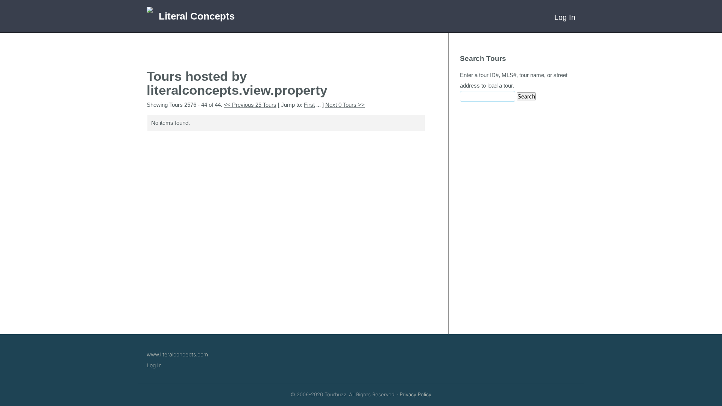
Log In (564, 17)
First (309, 105)
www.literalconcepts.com (177, 354)
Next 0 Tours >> (345, 105)
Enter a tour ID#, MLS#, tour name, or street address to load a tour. (513, 80)
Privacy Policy (415, 394)
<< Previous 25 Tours (250, 105)
